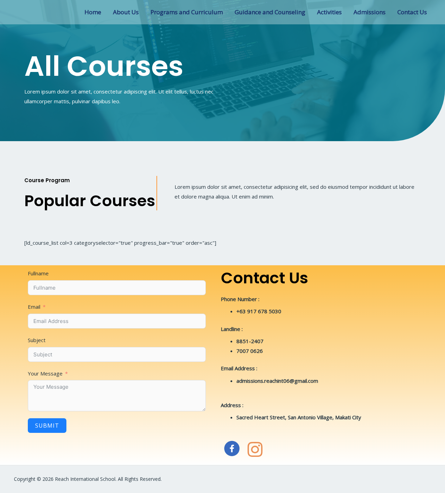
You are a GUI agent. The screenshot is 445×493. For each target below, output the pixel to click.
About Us (126, 12)
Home (92, 12)
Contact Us (412, 12)
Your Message (45, 373)
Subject (37, 340)
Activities (329, 12)
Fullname (38, 273)
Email (34, 306)
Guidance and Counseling (270, 12)
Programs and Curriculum (187, 12)
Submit (47, 425)
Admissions (370, 12)
